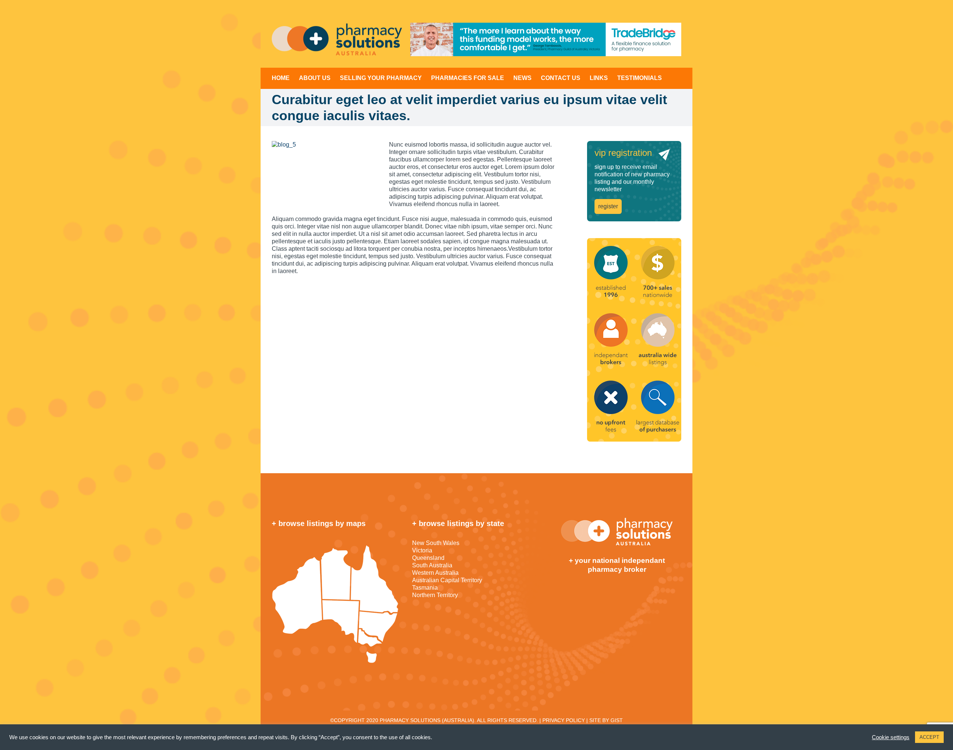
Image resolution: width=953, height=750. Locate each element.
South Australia (432, 565)
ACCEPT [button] (929, 737)
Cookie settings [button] (890, 737)
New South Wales (435, 543)
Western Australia (435, 573)
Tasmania (425, 587)
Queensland (428, 558)
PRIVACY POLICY (563, 720)
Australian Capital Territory (447, 580)
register (608, 206)
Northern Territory (435, 595)
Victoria (422, 550)
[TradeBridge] (545, 39)
